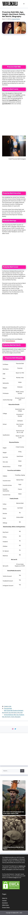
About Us (4, 898)
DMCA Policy (5, 905)
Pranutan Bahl (8, 708)
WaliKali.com (22, 866)
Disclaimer (5, 903)
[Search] (22, 770)
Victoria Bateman (10, 341)
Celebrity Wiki (7, 706)
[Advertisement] (14, 50)
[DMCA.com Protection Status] (11, 889)
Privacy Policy (6, 907)
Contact (4, 900)
